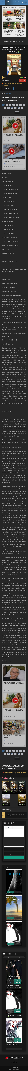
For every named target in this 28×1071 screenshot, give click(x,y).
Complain (22, 80)
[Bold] (6, 828)
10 (12, 108)
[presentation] (8, 957)
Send (14, 858)
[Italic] (8, 828)
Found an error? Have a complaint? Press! (15, 772)
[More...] (14, 828)
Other (13, 42)
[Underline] (11, 828)
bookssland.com (7, 42)
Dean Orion (8, 93)
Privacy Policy (14, 1062)
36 (19, 108)
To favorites (6, 80)
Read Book (7, 88)
